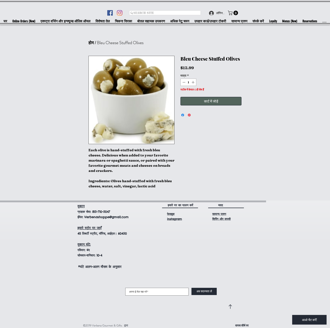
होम (91, 43)
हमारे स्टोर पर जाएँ (90, 228)
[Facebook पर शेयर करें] (183, 115)
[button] (233, 13)
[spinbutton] (188, 82)
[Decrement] (183, 82)
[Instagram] (119, 13)
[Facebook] (110, 13)
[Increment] (193, 82)
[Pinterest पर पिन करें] (189, 115)
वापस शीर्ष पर (242, 325)
